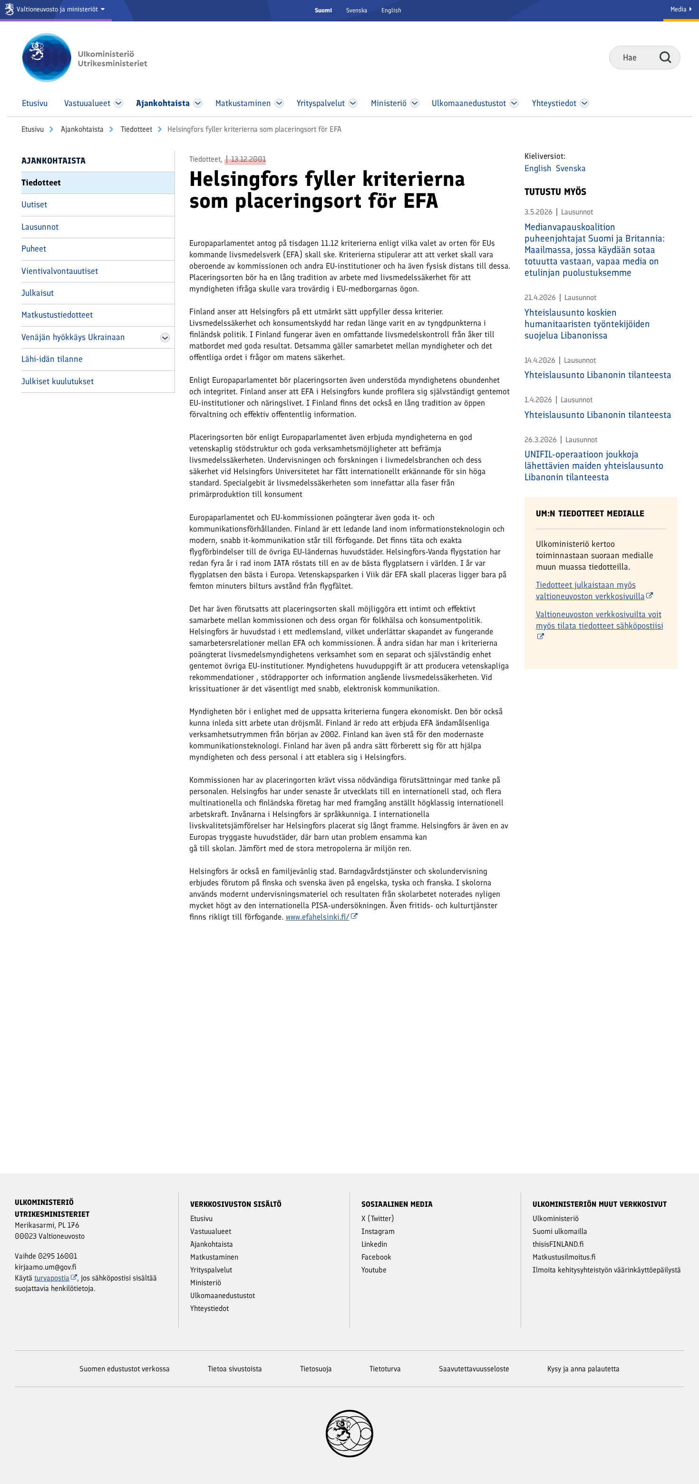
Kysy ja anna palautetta (583, 1368)
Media (679, 9)
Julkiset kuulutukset (57, 381)
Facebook (376, 1256)
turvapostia (51, 1277)
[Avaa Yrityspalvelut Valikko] (353, 103)
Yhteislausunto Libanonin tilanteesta (597, 374)
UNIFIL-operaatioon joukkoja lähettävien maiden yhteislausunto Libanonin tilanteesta (593, 465)
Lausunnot (39, 227)
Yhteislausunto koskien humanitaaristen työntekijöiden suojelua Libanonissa (587, 324)
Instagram (378, 1231)
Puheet (33, 248)
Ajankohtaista (81, 129)
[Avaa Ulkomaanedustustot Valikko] (514, 103)
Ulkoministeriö (556, 1218)
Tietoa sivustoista (235, 1368)
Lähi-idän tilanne (52, 359)
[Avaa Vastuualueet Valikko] (118, 103)
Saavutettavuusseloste (474, 1368)
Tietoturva (385, 1368)
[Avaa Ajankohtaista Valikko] (198, 103)
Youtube (374, 1269)
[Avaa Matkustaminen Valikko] (279, 103)
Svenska (356, 10)
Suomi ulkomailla (560, 1231)
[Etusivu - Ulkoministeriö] (98, 57)
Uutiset (34, 204)
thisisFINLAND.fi (558, 1244)
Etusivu (32, 129)
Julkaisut (37, 293)
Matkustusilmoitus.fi (564, 1256)
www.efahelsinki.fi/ (318, 916)
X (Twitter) (377, 1218)
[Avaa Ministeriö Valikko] (414, 103)
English (391, 10)
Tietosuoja (316, 1368)
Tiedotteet (135, 129)
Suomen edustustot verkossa (124, 1368)
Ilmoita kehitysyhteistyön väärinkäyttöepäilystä (607, 1269)
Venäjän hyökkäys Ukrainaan (73, 337)
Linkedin (374, 1244)
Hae (665, 57)
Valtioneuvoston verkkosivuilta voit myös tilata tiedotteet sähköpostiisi (599, 620)
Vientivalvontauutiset (59, 271)
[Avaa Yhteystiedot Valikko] (584, 103)
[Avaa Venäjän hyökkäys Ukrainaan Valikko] (165, 337)
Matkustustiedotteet (57, 315)
